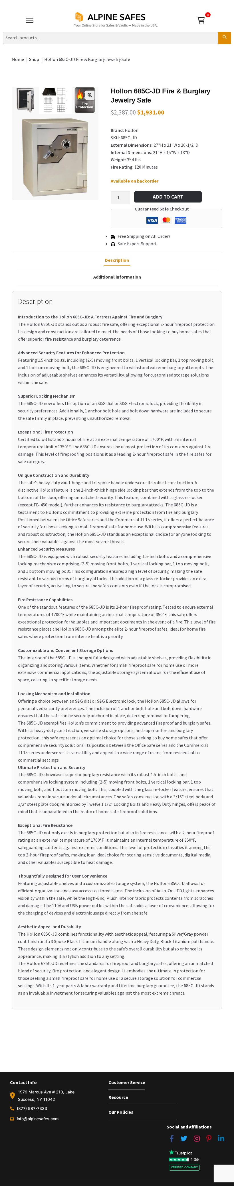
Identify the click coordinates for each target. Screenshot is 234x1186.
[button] (89, 95)
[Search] (224, 37)
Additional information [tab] (117, 277)
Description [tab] (117, 260)
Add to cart (168, 197)
